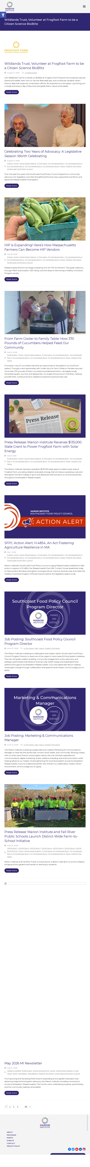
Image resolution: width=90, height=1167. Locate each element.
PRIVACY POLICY (13, 1146)
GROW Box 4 (46, 848)
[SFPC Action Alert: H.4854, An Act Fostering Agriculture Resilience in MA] (44, 517)
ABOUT (10, 1132)
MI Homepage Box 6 (51, 166)
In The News (42, 163)
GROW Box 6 (69, 848)
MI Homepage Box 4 (15, 166)
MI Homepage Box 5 (33, 166)
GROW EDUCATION (41, 1071)
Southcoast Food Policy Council (20, 169)
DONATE (10, 1140)
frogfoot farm (12, 355)
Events (10, 163)
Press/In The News (73, 166)
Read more (11, 92)
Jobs (36, 648)
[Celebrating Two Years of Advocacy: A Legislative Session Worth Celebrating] (44, 125)
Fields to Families (14, 1071)
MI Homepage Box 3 (73, 163)
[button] (3, 15)
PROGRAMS (11, 1135)
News (62, 166)
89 (26, 1107)
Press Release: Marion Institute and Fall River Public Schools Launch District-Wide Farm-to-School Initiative (41, 836)
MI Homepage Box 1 (56, 163)
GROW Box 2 (23, 848)
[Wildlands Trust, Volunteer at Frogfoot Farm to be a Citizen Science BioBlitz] (16, 47)
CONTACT (11, 1143)
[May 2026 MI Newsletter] (44, 970)
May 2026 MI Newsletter (23, 1063)
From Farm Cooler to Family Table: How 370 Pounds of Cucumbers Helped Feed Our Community (39, 343)
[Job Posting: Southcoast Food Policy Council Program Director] (44, 613)
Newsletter (22, 1073)
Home (16, 163)
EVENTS (10, 1138)
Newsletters (33, 1073)
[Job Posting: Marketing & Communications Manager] (44, 709)
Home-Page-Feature (27, 163)
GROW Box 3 (35, 848)
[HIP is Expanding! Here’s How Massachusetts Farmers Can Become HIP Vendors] (44, 219)
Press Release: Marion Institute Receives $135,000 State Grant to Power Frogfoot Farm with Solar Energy (43, 446)
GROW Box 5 (58, 848)
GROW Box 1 (12, 848)
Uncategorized (31, 73)
